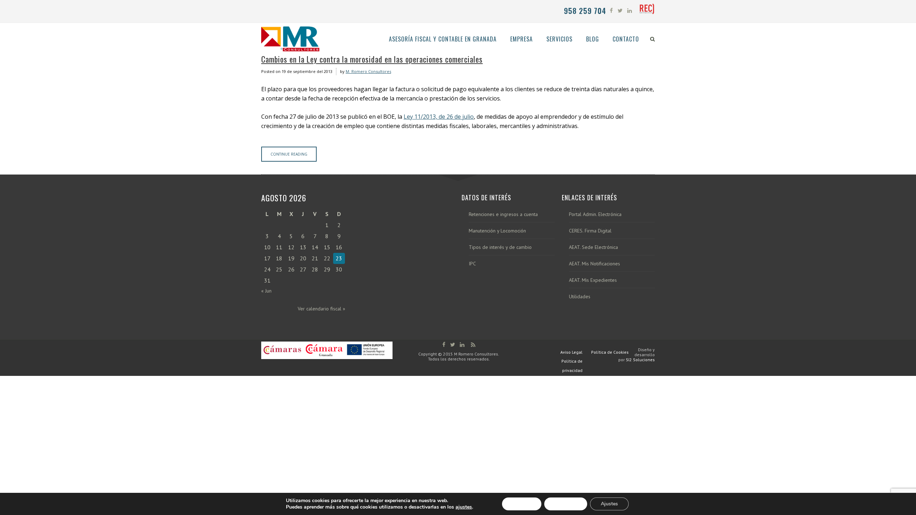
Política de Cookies (610, 352)
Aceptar (522, 503)
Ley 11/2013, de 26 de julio (439, 117)
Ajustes (609, 503)
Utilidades (579, 297)
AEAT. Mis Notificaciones (594, 264)
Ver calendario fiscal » (321, 308)
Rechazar (565, 503)
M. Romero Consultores (368, 71)
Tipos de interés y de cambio (500, 247)
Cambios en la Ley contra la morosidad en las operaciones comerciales (372, 59)
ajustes (463, 507)
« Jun (266, 291)
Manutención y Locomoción (497, 231)
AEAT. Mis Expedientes (593, 280)
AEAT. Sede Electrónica (593, 247)
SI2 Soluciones (640, 359)
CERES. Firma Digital (590, 231)
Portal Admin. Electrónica (595, 214)
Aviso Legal (571, 352)
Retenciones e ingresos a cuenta (503, 214)
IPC (472, 264)
